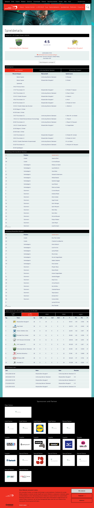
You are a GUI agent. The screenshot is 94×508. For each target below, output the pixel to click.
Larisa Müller (55, 250)
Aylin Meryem (55, 206)
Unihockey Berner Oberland (19, 48)
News (22, 7)
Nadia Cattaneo (56, 260)
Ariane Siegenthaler (57, 273)
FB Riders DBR (20, 358)
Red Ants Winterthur (22, 353)
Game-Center (30, 7)
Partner (44, 1)
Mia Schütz (55, 254)
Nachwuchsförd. (52, 1)
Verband (7, 1)
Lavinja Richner (56, 302)
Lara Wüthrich (55, 168)
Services (29, 1)
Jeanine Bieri (55, 158)
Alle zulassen (81, 490)
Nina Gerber (55, 263)
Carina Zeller (55, 299)
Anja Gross (54, 279)
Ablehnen (81, 500)
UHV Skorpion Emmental (23, 340)
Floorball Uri (20, 362)
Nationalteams (54, 7)
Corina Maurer (55, 190)
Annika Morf (55, 296)
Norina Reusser (56, 216)
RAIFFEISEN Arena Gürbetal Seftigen (47, 55)
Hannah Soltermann (57, 174)
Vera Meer (54, 171)
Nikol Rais (54, 210)
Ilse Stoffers (55, 286)
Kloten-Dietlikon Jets (22, 330)
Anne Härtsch (55, 244)
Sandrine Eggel (56, 181)
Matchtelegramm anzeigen (46, 62)
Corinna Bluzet (56, 161)
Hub (69, 1)
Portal (60, 1)
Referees (73, 7)
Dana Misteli (55, 270)
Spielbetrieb (65, 7)
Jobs (65, 1)
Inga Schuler (55, 200)
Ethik (12, 1)
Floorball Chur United (22, 335)
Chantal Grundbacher (57, 241)
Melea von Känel (56, 164)
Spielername (55, 155)
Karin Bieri (54, 213)
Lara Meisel (55, 184)
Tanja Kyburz (55, 292)
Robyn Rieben (55, 219)
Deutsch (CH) (81, 1)
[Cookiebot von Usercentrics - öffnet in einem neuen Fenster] (9, 505)
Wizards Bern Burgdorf (75, 48)
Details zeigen (23, 505)
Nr (6, 155)
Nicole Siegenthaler (57, 257)
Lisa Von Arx (55, 247)
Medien (23, 1)
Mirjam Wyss (55, 267)
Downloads (36, 1)
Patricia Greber (56, 187)
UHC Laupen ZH (21, 344)
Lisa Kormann (55, 226)
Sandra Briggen (56, 276)
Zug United (20, 326)
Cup (46, 7)
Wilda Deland (55, 177)
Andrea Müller (55, 193)
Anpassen (80, 495)
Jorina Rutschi (55, 283)
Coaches (81, 7)
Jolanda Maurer (56, 289)
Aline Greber (55, 197)
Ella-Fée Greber (56, 238)
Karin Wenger (55, 203)
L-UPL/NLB (40, 7)
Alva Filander (55, 305)
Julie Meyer (55, 222)
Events (18, 1)
